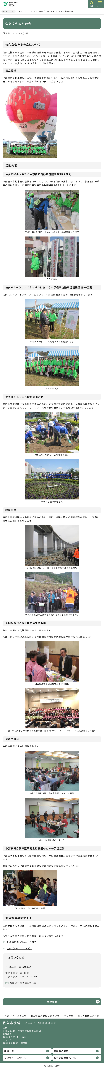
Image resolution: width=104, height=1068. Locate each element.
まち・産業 (38, 11)
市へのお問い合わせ (88, 1015)
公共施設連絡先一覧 (65, 1057)
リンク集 (69, 1015)
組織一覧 (9, 1051)
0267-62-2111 (10, 1036)
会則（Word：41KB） (19, 948)
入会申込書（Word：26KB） (23, 942)
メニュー (99, 6)
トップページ (24, 11)
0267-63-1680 (10, 1043)
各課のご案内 (61, 1051)
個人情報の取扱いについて (45, 1015)
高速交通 (51, 11)
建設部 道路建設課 (20, 966)
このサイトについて (15, 1015)
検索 (91, 6)
